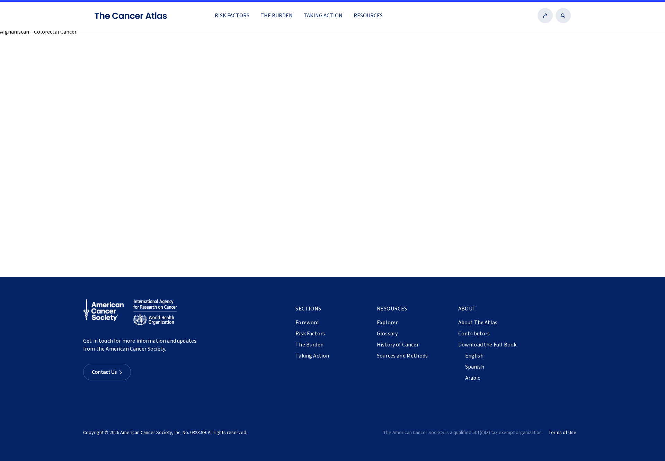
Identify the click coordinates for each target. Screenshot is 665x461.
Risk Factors (232, 15)
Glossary (387, 333)
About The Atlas (477, 322)
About (467, 309)
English (474, 356)
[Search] (563, 15)
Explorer (387, 322)
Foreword (307, 322)
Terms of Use (562, 432)
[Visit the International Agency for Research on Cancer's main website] (155, 312)
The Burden (276, 15)
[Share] (545, 15)
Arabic (472, 378)
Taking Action (323, 15)
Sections (308, 309)
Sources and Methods (402, 356)
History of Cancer (398, 345)
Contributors (474, 333)
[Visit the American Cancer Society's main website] (105, 312)
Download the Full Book (487, 345)
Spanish (474, 367)
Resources (368, 15)
